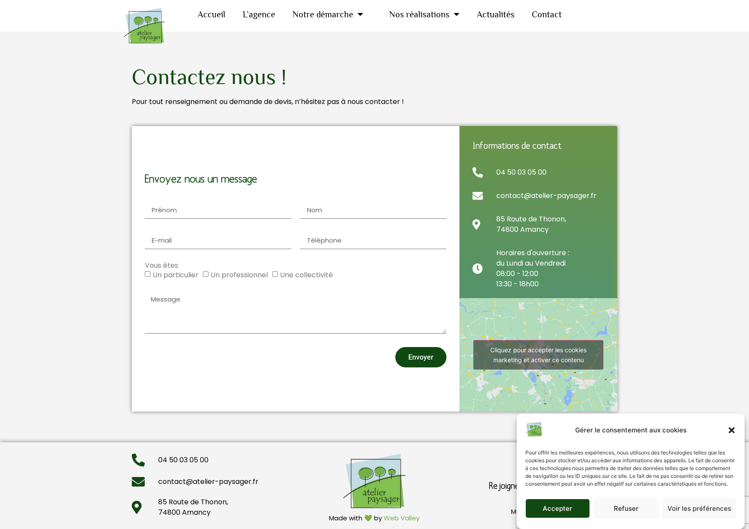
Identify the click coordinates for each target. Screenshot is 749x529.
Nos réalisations (419, 14)
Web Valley (402, 518)
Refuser (626, 508)
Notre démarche (323, 14)
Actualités (496, 14)
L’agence (259, 14)
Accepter (557, 508)
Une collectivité (306, 275)
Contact (547, 14)
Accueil (211, 14)
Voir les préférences (699, 508)
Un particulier (176, 275)
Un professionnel (239, 275)
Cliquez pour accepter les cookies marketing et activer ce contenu (538, 354)
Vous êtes (161, 265)
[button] (731, 430)
